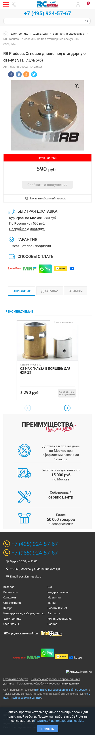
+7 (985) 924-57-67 (34, 552)
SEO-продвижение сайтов (20, 633)
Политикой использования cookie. (59, 720)
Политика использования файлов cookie (61, 689)
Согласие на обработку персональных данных (48, 683)
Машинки (54, 597)
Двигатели (40, 33)
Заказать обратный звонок (47, 198)
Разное (52, 624)
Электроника (19, 33)
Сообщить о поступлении (47, 185)
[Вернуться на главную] (6, 33)
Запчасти (54, 613)
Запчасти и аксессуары (69, 33)
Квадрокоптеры (58, 592)
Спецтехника (12, 602)
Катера (7, 608)
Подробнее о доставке (27, 229)
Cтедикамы (11, 624)
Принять (47, 729)
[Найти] (86, 21)
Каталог (8, 587)
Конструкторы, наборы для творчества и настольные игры (42, 613)
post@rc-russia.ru (30, 576)
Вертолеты (10, 592)
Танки (52, 602)
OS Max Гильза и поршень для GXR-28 (45, 371)
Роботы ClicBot (57, 608)
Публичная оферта (15, 679)
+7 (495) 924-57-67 (47, 13)
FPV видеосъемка (60, 618)
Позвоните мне (14, 4)
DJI (50, 587)
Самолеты (10, 597)
